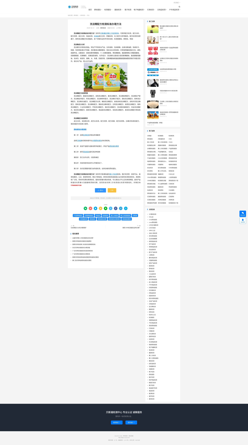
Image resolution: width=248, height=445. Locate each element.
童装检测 (151, 353)
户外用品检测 (174, 10)
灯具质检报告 (151, 196)
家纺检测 (151, 271)
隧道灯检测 (152, 382)
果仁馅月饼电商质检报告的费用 (81, 260)
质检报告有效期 (152, 174)
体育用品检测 (153, 241)
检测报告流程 (162, 180)
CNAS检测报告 (162, 158)
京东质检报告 (162, 168)
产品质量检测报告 (163, 152)
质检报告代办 (151, 193)
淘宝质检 (160, 190)
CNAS (170, 142)
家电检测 (171, 171)
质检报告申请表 (152, 203)
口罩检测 (151, 255)
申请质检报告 (173, 187)
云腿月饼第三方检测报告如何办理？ (83, 238)
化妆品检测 (172, 193)
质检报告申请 (173, 158)
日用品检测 (161, 10)
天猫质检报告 (151, 164)
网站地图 (131, 436)
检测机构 (86, 135)
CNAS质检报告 (151, 177)
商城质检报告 (162, 177)
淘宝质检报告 (151, 187)
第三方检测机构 (113, 33)
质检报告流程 (151, 184)
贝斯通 (79, 141)
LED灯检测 (152, 228)
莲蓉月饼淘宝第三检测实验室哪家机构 (83, 244)
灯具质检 (171, 196)
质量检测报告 (162, 145)
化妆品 (96, 36)
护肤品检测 (152, 293)
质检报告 (73, 6)
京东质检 (150, 171)
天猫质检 (160, 164)
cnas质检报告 (153, 222)
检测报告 (107, 10)
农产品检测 (152, 244)
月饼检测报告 (162, 200)
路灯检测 (151, 377)
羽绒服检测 (152, 366)
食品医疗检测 (153, 388)
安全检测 (150, 168)
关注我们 (176, 2)
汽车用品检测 (153, 323)
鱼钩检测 (151, 399)
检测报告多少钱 (173, 203)
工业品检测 (152, 274)
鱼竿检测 (151, 396)
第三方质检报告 (162, 155)
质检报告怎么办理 (163, 161)
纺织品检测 (152, 363)
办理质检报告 (97, 141)
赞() (119, 28)
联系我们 (116, 422)
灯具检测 (150, 10)
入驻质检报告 (173, 177)
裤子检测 (151, 372)
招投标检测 (152, 295)
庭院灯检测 (152, 276)
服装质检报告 (162, 196)
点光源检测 (152, 334)
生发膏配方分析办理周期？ (79, 227)
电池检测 (151, 350)
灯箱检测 (151, 331)
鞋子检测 (128, 10)
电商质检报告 (151, 161)
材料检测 (82, 15)
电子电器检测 (139, 10)
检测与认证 (152, 314)
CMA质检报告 (173, 168)
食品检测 (151, 391)
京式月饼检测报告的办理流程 (81, 247)
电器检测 (160, 174)
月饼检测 (171, 200)
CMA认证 (171, 174)
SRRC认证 (152, 230)
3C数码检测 (152, 214)
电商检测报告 (173, 164)
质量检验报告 (151, 155)
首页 (90, 10)
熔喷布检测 (152, 336)
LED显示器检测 (153, 225)
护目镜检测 (152, 290)
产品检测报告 (151, 158)
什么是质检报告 (162, 184)
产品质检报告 (78, 215)
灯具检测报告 (151, 200)
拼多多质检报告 (153, 298)
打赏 (112, 190)
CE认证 (151, 217)
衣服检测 (151, 369)
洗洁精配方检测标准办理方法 (105, 24)
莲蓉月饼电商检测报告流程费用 (81, 241)
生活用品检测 (153, 342)
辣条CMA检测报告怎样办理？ (131, 227)
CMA (170, 139)
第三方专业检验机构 (163, 171)
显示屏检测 (152, 306)
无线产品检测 (153, 301)
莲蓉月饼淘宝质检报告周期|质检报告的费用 (85, 257)
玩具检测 (150, 190)
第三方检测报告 (162, 148)
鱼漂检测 (151, 393)
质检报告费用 (114, 146)
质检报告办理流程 (80, 129)
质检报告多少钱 (173, 180)
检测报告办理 (151, 145)
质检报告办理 (102, 219)
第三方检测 (113, 174)
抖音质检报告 (153, 287)
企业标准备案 (153, 238)
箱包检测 (151, 361)
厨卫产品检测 (153, 252)
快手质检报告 (153, 279)
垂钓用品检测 (153, 257)
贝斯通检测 (104, 33)
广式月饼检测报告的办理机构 (81, 254)
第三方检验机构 (162, 193)
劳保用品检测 (153, 247)
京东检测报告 (162, 203)
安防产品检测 (153, 263)
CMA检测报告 (151, 180)
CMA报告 (171, 190)
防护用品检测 (153, 380)
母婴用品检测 (153, 320)
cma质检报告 (153, 219)
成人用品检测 (153, 282)
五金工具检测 (153, 233)
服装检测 (118, 10)
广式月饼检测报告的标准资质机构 (82, 251)
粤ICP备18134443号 (124, 437)
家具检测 (151, 266)
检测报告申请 (173, 161)
